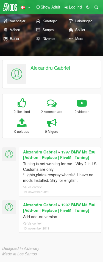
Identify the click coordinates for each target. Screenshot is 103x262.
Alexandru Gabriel (50, 67)
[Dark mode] (88, 7)
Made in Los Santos (19, 253)
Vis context (34, 187)
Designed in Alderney (20, 248)
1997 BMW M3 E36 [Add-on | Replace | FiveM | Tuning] (59, 154)
